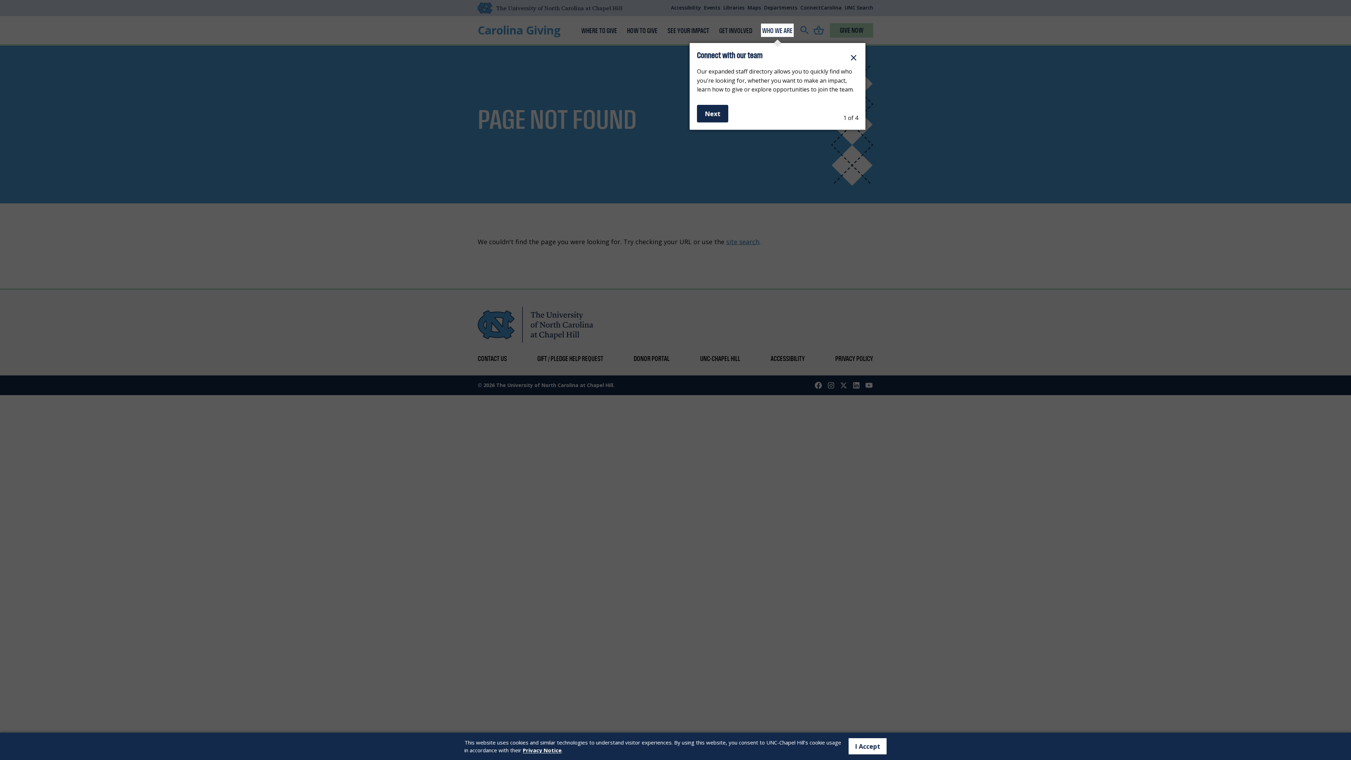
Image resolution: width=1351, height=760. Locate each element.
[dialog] (777, 86)
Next (713, 113)
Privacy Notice (542, 750)
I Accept (867, 746)
